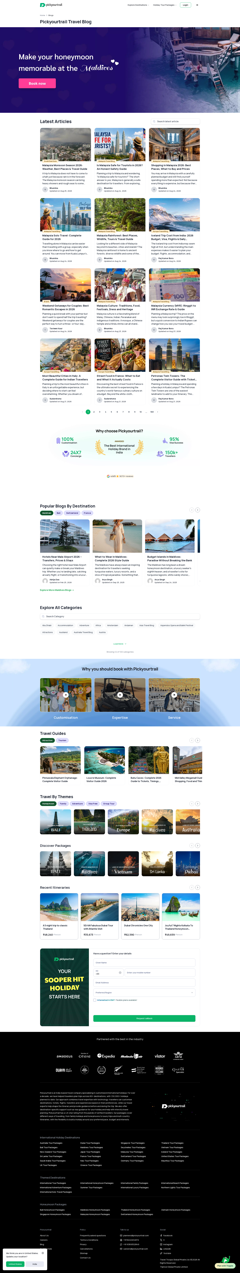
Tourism (62, 740)
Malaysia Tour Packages (132, 1152)
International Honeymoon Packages (96, 1183)
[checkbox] (94, 1000)
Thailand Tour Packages (172, 1143)
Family (63, 803)
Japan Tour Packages (90, 1152)
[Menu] (197, 5)
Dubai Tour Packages (90, 1143)
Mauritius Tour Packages (172, 1160)
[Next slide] (197, 510)
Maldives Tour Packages (91, 1147)
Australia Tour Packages (51, 1143)
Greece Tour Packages (91, 1165)
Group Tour (108, 803)
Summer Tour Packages (91, 1187)
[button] (66, 695)
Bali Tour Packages (49, 1147)
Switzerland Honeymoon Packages (137, 1214)
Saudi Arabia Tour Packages (53, 1160)
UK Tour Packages (48, 1165)
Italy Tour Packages (89, 1160)
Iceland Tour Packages (171, 1152)
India (35, 1264)
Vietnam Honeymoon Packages (175, 1209)
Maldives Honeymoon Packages (95, 1209)
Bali (58, 513)
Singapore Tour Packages (133, 1143)
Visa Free (92, 803)
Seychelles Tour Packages (133, 1147)
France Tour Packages (90, 1156)
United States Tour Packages (175, 1156)
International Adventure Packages (55, 1187)
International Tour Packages (53, 1183)
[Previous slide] (191, 510)
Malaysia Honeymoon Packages (95, 1214)
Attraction (47, 740)
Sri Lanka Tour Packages (51, 1156)
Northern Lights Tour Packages (175, 1187)
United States (15, 1264)
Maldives (46, 513)
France (87, 513)
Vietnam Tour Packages (172, 1147)
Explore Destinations (137, 5)
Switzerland (72, 513)
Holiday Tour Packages (163, 5)
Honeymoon (48, 803)
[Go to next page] (157, 412)
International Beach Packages (175, 1183)
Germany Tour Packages (132, 1160)
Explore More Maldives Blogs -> (57, 590)
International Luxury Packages (135, 1187)
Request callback (144, 1018)
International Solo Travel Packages (56, 1192)
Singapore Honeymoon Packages (55, 1214)
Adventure (77, 803)
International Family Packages (134, 1183)
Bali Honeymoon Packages (52, 1209)
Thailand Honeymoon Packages (135, 1209)
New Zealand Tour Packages (53, 1152)
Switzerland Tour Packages (133, 1156)
